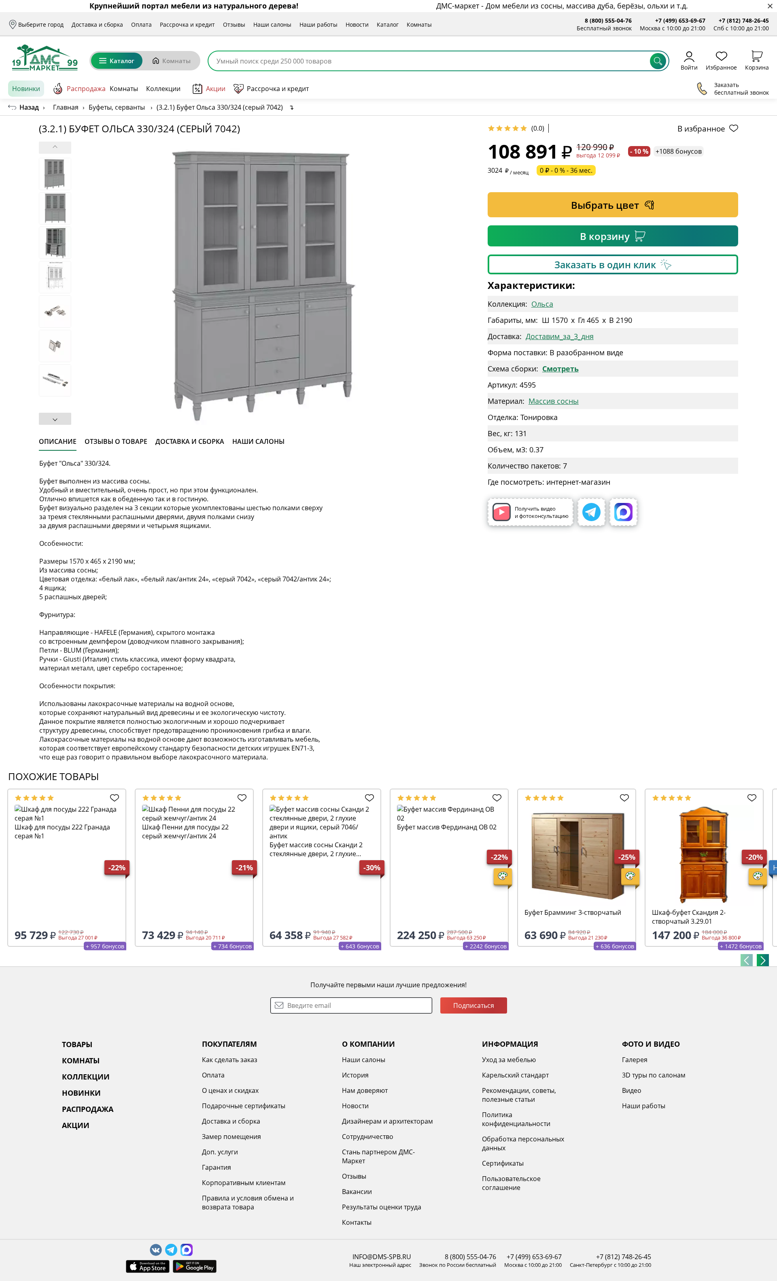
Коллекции (163, 88)
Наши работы (318, 24)
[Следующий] (763, 960)
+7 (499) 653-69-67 (680, 20)
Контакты (357, 1222)
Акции (215, 88)
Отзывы (234, 24)
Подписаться (473, 1005)
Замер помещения (231, 1136)
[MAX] (623, 512)
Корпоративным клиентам (244, 1182)
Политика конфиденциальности (516, 1119)
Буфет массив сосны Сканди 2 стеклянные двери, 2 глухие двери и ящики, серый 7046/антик (316, 849)
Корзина (757, 67)
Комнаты (419, 24)
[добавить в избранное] (112, 797)
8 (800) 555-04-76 (608, 20)
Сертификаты (503, 1163)
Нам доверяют (365, 1090)
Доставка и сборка (97, 24)
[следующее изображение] (55, 419)
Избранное (721, 67)
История (355, 1075)
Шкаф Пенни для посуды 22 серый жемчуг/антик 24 (185, 831)
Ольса (542, 304)
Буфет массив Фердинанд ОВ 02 (447, 827)
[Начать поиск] (658, 61)
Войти (689, 67)
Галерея (635, 1059)
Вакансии (357, 1191)
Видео (631, 1090)
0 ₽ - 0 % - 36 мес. (566, 170)
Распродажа (86, 88)
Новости (357, 24)
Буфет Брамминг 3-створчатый (572, 912)
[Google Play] (195, 1266)
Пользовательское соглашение (511, 1183)
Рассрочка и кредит (187, 24)
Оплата (141, 24)
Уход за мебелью (509, 1059)
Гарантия (216, 1167)
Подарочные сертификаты (243, 1105)
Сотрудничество (367, 1136)
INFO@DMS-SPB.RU (381, 1256)
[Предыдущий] (747, 960)
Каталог (388, 24)
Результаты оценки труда (381, 1207)
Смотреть (560, 368)
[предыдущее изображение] (55, 148)
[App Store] (148, 1266)
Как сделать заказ (229, 1059)
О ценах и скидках (230, 1090)
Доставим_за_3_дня (560, 336)
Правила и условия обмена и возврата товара (248, 1202)
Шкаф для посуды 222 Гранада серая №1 (62, 831)
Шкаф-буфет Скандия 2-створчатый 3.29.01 (689, 917)
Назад (29, 107)
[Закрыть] (770, 6)
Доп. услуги (220, 1151)
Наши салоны (272, 24)
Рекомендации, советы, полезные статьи (519, 1095)
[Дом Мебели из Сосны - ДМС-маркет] (44, 57)
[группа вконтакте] (156, 1250)
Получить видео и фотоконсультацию (542, 512)
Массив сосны (554, 401)
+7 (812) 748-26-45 (744, 20)
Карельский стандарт (515, 1075)
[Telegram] (591, 512)
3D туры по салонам (654, 1075)
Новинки (26, 88)
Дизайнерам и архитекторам (387, 1121)
